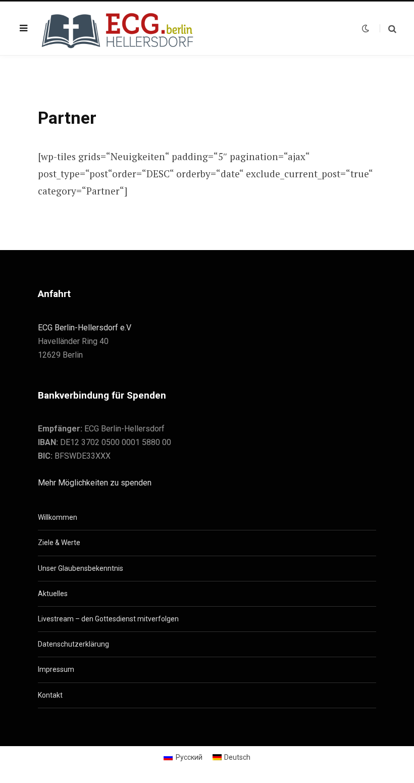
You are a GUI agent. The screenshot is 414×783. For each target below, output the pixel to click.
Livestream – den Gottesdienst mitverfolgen (108, 619)
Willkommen (57, 517)
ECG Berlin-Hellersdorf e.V (84, 327)
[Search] (388, 28)
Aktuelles (53, 594)
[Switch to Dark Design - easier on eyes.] (365, 28)
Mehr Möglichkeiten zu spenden (94, 482)
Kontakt (50, 695)
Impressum (56, 669)
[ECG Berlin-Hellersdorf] (118, 28)
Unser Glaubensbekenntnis (80, 568)
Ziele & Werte (59, 543)
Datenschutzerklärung (73, 644)
